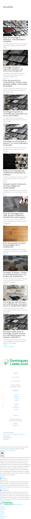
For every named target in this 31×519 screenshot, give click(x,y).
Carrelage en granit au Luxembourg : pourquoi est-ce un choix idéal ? (15, 113)
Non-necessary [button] (3, 488)
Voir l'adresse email (15, 381)
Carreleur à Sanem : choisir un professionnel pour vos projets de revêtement (15, 274)
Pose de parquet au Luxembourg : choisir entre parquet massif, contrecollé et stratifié (15, 83)
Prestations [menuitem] (2, 507)
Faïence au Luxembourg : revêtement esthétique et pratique (14, 172)
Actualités (8, 6)
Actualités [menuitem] (2, 513)
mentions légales (14, 434)
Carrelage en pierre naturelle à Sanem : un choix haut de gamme (13, 69)
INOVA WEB (6, 439)
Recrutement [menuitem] (3, 516)
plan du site (6, 434)
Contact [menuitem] (2, 518)
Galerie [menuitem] (1, 514)
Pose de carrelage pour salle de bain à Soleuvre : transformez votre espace (14, 215)
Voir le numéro (15, 377)
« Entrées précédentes (8, 346)
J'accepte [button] (2, 450)
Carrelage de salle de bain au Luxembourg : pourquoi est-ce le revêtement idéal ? (15, 304)
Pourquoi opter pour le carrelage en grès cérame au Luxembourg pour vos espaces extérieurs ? (14, 334)
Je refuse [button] (6, 450)
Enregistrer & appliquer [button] (5, 501)
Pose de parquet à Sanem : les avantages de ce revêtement (15, 245)
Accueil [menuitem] (1, 506)
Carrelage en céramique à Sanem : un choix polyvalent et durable (15, 143)
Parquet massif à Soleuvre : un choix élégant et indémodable (15, 186)
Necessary (4, 478)
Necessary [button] (2, 476)
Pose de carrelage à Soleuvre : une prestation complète (14, 39)
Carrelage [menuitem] (2, 509)
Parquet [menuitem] (2, 511)
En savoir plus (12, 450)
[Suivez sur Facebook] (15, 368)
